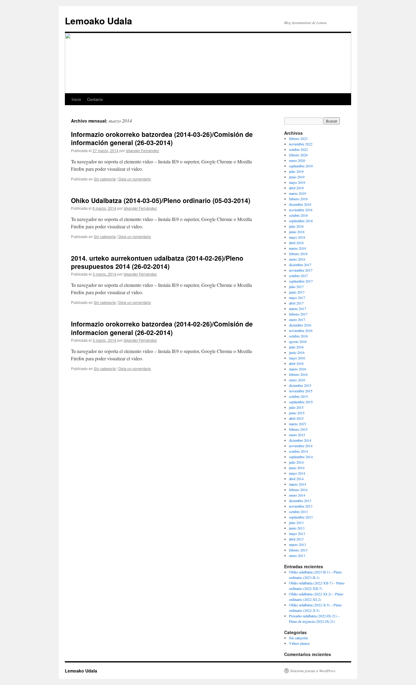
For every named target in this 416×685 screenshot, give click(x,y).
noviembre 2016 (300, 330)
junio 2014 (297, 467)
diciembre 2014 (300, 440)
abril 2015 (296, 418)
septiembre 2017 (301, 281)
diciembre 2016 (300, 325)
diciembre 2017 (300, 264)
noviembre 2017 (300, 270)
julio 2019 (296, 171)
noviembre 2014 (300, 445)
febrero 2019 (298, 198)
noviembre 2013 (300, 506)
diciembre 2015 (300, 385)
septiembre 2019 (301, 165)
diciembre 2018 (300, 204)
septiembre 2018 (301, 220)
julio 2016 (296, 346)
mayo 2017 (297, 297)
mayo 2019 (297, 182)
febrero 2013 (298, 550)
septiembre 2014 (301, 456)
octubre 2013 (298, 511)
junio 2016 (297, 352)
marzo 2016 (297, 368)
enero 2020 (297, 160)
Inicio (76, 99)
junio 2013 (297, 528)
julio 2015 (296, 407)
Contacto (95, 99)
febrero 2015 (298, 429)
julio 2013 (296, 522)
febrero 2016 (298, 374)
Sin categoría (105, 178)
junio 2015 (297, 412)
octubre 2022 (298, 149)
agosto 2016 (298, 341)
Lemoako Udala (98, 20)
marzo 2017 (297, 308)
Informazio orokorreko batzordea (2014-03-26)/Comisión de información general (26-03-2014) (162, 138)
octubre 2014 (298, 451)
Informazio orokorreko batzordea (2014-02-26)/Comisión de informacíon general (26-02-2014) (162, 328)
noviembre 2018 (300, 209)
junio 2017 (297, 292)
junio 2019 (297, 176)
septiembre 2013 (301, 517)
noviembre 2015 (300, 390)
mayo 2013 (297, 533)
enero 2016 (297, 379)
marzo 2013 (297, 544)
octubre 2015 (298, 396)
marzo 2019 (297, 193)
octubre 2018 (298, 215)
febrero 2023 (298, 138)
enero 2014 (297, 495)
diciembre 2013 (300, 500)
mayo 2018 (297, 237)
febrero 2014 (298, 489)
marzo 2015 (297, 423)
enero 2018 (297, 259)
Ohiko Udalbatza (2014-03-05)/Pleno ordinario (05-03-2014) (160, 200)
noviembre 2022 (300, 143)
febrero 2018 (298, 253)
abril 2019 (296, 187)
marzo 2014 (297, 484)
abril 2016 (296, 363)
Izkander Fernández (142, 150)
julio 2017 (296, 286)
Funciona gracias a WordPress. (313, 670)
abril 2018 (296, 242)
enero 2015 (297, 434)
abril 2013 (296, 539)
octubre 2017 (298, 275)
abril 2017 (296, 303)
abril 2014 (296, 478)
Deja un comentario (134, 178)
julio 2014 (296, 462)
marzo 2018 (297, 248)
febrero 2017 (298, 314)
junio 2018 (297, 231)
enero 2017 (297, 319)
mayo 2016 (297, 357)
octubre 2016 (298, 336)
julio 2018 (296, 226)
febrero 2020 (298, 154)
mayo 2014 (297, 473)
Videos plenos (299, 643)
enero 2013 (297, 555)
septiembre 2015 (301, 401)
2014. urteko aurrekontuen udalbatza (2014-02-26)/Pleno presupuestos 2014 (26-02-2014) (157, 262)
